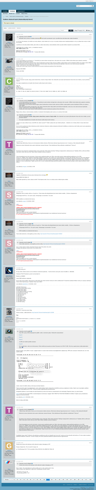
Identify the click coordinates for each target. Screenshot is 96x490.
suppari (24, 201)
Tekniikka (26, 16)
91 (17, 479)
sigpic (17, 204)
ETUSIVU (5, 11)
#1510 (90, 267)
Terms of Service (83, 484)
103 (55, 479)
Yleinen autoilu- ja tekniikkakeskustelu (16, 16)
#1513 (90, 407)
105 (63, 479)
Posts (5, 28)
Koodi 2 (20, 337)
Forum (7, 16)
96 (30, 479)
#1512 (90, 329)
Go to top (90, 484)
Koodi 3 (20, 339)
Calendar (18, 13)
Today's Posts (24, 13)
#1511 (90, 308)
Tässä (17, 393)
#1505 (90, 141)
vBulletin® (87, 487)
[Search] (92, 6)
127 (86, 479)
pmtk (24, 397)
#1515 (90, 461)
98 (37, 479)
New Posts (5, 13)
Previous (7, 479)
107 (71, 479)
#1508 (90, 221)
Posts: (6, 46)
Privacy (75, 484)
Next (91, 479)
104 (59, 479)
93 (20, 479)
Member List (11, 13)
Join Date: (7, 44)
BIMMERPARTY (21, 11)
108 (75, 479)
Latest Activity (11, 28)
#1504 (90, 98)
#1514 (90, 442)
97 (33, 479)
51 (14, 479)
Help (64, 484)
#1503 (90, 78)
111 (82, 479)
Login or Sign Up (89, 1)
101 (48, 479)
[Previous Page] (82, 30)
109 (78, 479)
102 (52, 479)
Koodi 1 (20, 335)
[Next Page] (83, 30)
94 (24, 479)
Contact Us (69, 484)
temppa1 (24, 166)
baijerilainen (25, 284)
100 (44, 479)
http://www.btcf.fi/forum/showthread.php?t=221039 (43, 312)
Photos (19, 28)
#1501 (90, 34)
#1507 (90, 191)
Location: (7, 47)
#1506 (90, 173)
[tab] (5, 28)
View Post (30, 36)
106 (67, 479)
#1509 (90, 240)
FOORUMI (12, 11)
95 (27, 479)
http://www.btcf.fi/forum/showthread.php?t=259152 (51, 233)
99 (40, 479)
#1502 (90, 59)
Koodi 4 (20, 344)
